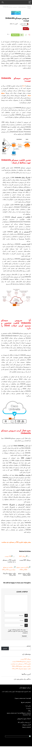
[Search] (3, 2)
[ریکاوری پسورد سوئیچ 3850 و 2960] (23, 567)
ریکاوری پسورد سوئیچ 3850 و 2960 (24, 574)
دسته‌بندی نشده (22, 7)
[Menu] (30, 2)
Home (29, 7)
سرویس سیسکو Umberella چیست (21, 661)
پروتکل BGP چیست (24, 560)
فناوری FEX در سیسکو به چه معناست (12, 542)
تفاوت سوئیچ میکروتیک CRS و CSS (9, 574)
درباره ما (28, 708)
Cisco (24, 86)
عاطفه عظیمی (23, 23)
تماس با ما (28, 706)
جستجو (29, 646)
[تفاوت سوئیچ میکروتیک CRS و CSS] (9, 567)
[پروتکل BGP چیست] (23, 556)
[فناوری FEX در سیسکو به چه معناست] (9, 556)
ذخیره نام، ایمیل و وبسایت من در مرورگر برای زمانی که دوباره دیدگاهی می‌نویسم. (18, 631)
